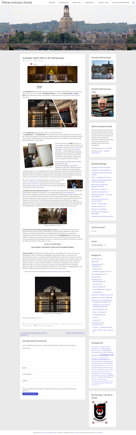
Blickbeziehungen (106, 348)
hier (63, 163)
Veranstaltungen (55, 324)
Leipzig (106, 367)
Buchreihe (107, 350)
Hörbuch (110, 365)
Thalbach (79, 324)
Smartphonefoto (95, 381)
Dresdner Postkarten (97, 361)
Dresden (107, 354)
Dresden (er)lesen (104, 357)
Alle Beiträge (28, 324)
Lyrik (94, 317)
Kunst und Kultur (98, 287)
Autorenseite (103, 346)
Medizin (107, 369)
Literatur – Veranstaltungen (101, 327)
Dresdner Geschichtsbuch (100, 359)
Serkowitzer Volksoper (103, 379)
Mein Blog (52, 2)
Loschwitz (101, 369)
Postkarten (108, 373)
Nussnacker (53, 271)
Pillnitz (102, 373)
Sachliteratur (95, 279)
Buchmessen (97, 324)
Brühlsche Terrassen (97, 350)
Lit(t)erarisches (64, 2)
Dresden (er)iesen (95, 357)
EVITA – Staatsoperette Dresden (101, 177)
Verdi (31, 325)
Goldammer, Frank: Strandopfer (101, 170)
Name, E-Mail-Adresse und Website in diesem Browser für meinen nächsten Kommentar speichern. (49, 390)
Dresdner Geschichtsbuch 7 (99, 192)
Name (24, 368)
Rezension (94, 277)
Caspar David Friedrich (97, 352)
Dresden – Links (103, 2)
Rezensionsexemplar (96, 375)
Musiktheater (96, 371)
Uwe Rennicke (39, 60)
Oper (68, 324)
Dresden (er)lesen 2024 (98, 206)
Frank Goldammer (99, 363)
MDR (43, 200)
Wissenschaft (97, 292)
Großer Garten (104, 365)
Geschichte (96, 284)
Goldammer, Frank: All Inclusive (101, 167)
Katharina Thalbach (36, 180)
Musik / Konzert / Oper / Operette (41, 324)
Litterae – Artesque (106, 148)
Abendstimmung (95, 346)
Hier (70, 253)
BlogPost (94, 261)
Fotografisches (89, 2)
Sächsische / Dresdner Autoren (100, 295)
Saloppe (96, 377)
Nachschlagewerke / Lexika (101, 289)
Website (24, 380)
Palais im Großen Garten (105, 371)
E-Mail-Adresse (27, 374)
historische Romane (99, 309)
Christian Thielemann (32, 184)
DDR (106, 352)
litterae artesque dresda (17, 2)
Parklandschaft (95, 373)
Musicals (74, 95)
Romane (95, 320)
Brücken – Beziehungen (99, 204)
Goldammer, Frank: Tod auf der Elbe (102, 216)
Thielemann (25, 325)
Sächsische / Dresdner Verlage (100, 297)
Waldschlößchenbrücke (99, 383)
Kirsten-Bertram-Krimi (97, 367)
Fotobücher (96, 269)
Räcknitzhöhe (104, 375)
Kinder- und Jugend (99, 312)
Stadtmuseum (103, 381)
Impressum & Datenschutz (120, 2)
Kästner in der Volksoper (99, 209)
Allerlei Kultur (77, 2)
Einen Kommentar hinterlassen (44, 325)
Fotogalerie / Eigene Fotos (100, 271)
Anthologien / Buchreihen (101, 302)
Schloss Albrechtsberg (105, 377)
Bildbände (96, 266)
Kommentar (26, 348)
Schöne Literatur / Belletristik (100, 300)
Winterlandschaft (95, 384)
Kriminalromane (98, 315)
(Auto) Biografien (98, 281)
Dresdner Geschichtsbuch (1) (75, 333)
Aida (63, 271)
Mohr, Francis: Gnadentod (99, 189)
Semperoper (73, 324)
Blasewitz (99, 348)
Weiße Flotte (108, 383)
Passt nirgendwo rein (98, 274)
